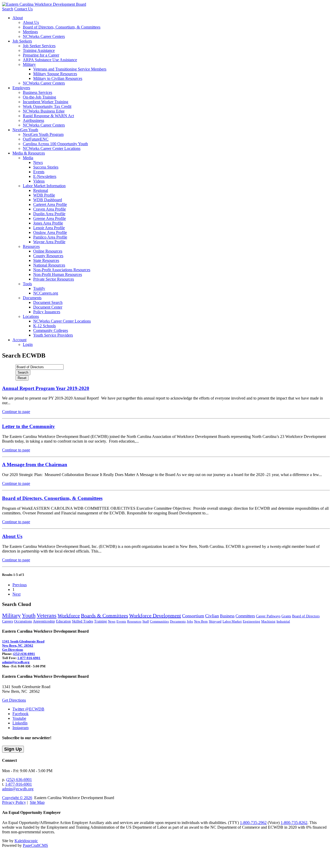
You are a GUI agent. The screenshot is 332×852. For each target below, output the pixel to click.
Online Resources (47, 251)
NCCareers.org (45, 293)
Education (63, 621)
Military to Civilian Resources (57, 78)
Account (19, 340)
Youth (29, 615)
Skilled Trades (82, 621)
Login (28, 344)
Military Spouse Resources (55, 74)
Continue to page (16, 411)
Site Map (37, 802)
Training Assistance (39, 50)
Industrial (283, 621)
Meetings (30, 32)
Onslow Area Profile (50, 232)
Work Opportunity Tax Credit (47, 106)
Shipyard (215, 621)
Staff (145, 621)
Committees (245, 616)
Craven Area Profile (49, 209)
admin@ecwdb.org (16, 662)
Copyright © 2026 (17, 797)
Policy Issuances (46, 312)
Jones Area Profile (48, 223)
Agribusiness (33, 120)
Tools (27, 284)
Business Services (37, 92)
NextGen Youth (25, 130)
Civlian (212, 615)
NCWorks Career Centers (44, 36)
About (17, 18)
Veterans (47, 615)
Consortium (193, 615)
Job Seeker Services (39, 46)
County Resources (48, 256)
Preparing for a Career (41, 55)
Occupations (23, 621)
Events (38, 172)
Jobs (190, 621)
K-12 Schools (44, 326)
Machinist (268, 621)
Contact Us (23, 9)
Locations (31, 316)
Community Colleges (50, 330)
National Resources (49, 265)
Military (29, 64)
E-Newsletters (44, 176)
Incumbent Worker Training (45, 102)
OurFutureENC (36, 139)
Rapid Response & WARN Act (48, 116)
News (38, 162)
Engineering (251, 621)
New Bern (201, 621)
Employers (21, 88)
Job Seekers (22, 41)
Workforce (69, 615)
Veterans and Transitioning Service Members (69, 69)
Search (7, 9)
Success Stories (45, 167)
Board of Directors (306, 616)
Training (100, 621)
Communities (159, 621)
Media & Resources (28, 153)
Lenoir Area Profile (49, 228)
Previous (19, 585)
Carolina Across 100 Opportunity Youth (55, 144)
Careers (7, 621)
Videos (39, 181)
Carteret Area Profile (50, 204)
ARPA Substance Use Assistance (50, 60)
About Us (31, 22)
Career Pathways (268, 616)
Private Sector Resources (53, 279)
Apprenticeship (44, 621)
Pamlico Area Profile (50, 237)
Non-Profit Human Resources (57, 274)
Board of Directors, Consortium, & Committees (61, 27)
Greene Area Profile (49, 218)
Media (28, 158)
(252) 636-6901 (24, 654)
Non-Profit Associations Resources (61, 270)
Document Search (48, 302)
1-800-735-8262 (294, 822)
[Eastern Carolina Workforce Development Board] (44, 4)
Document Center (47, 307)
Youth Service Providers (53, 335)
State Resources (46, 260)
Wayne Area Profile (49, 242)
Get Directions (12, 650)
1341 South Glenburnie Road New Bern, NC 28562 (23, 643)
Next (16, 594)
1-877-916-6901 (28, 658)
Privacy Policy (14, 802)
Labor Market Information (44, 186)
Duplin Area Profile (49, 214)
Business (227, 616)
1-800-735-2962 (253, 822)
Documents (32, 298)
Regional (40, 190)
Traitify (39, 288)
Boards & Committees (104, 615)
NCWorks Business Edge (44, 111)
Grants (286, 616)
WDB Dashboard (47, 200)
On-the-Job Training (39, 97)
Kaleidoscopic (26, 841)
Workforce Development (155, 615)
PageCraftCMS (35, 845)
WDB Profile (44, 195)
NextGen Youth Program (43, 134)
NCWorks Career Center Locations (51, 148)
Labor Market (232, 621)
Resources (31, 246)
